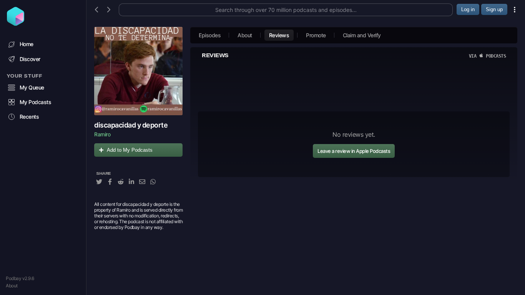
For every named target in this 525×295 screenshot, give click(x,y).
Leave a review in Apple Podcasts (353, 151)
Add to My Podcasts (130, 150)
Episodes (210, 35)
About (12, 285)
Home (26, 44)
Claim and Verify (362, 35)
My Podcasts (36, 102)
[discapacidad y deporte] (138, 71)
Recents (29, 116)
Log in (468, 9)
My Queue (32, 87)
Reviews (279, 35)
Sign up (494, 9)
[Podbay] (15, 23)
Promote (316, 35)
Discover (30, 59)
